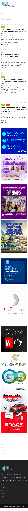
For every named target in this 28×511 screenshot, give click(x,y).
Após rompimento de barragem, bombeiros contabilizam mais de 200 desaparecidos (14, 109)
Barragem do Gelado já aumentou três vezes (10, 56)
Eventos (3, 441)
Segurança (3, 450)
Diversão (3, 487)
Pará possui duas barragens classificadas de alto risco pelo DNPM (13, 81)
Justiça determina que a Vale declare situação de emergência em (13, 31)
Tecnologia (3, 453)
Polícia (2, 493)
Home (4, 13)
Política (2, 444)
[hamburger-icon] (25, 10)
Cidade (3, 52)
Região (2, 447)
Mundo (8, 105)
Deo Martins (4, 35)
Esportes (3, 490)
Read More (3, 44)
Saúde (2, 496)
